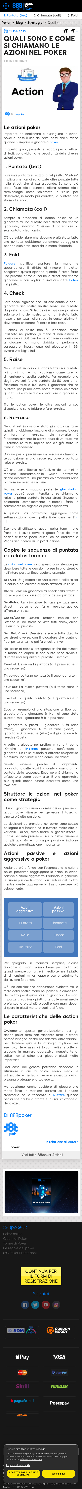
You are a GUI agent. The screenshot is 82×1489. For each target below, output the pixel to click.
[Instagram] (56, 1305)
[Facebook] (25, 1305)
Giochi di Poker (15, 1239)
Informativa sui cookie (31, 1459)
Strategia (35, 23)
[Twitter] (35, 1305)
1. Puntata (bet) (15, 15)
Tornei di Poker (14, 1243)
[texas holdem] (41, 1212)
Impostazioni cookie (18, 1465)
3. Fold (73, 15)
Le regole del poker (18, 1248)
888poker (19, 114)
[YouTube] (46, 1305)
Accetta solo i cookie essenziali (23, 1473)
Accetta (58, 1473)
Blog (19, 23)
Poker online (12, 1234)
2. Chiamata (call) (47, 15)
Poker (6, 23)
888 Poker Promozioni (20, 1253)
